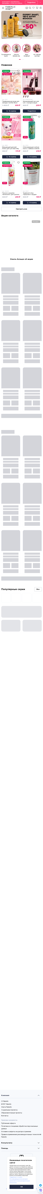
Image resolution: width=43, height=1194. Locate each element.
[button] (21, 2)
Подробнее (31, 2)
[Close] (40, 2)
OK (21, 1187)
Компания (5, 1095)
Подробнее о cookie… (16, 1177)
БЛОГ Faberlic (6, 1104)
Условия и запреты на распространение (16, 1132)
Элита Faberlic (6, 1107)
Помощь (4, 1148)
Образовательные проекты (11, 1113)
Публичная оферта (8, 1123)
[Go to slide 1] (20, 59)
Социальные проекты (9, 1110)
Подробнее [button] (32, 111)
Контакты (4, 1116)
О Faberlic (4, 1101)
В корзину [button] (12, 111)
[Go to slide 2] (21, 59)
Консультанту (6, 1143)
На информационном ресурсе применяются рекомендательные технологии (19, 1181)
